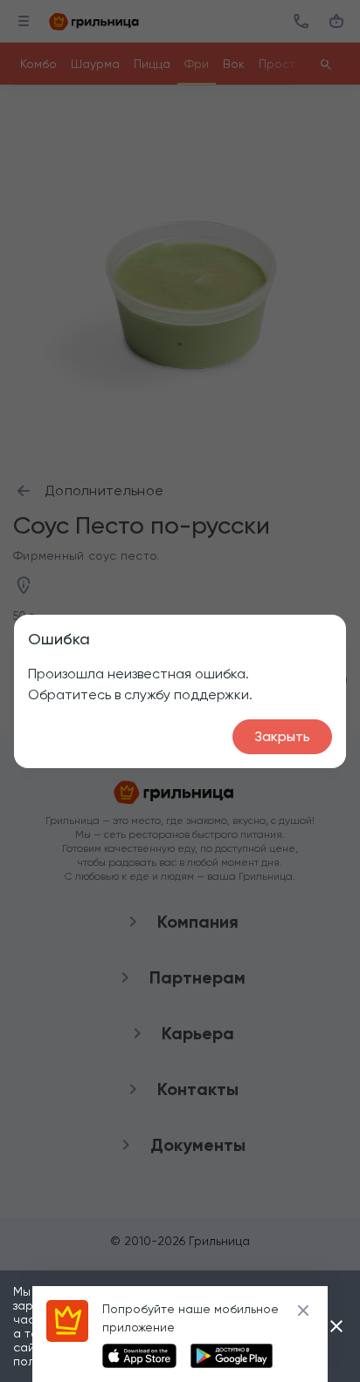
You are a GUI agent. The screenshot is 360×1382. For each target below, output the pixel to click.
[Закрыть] (336, 1326)
